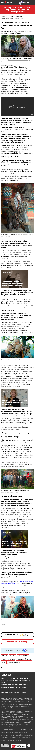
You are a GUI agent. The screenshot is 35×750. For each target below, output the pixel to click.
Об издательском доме (19, 678)
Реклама (4, 678)
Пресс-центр (6, 685)
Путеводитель (20, 687)
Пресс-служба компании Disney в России (12, 492)
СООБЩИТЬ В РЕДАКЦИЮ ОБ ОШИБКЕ (14, 692)
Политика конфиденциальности (12, 740)
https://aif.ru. (26, 737)
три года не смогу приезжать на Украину (17, 582)
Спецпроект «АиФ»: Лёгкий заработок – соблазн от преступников (17, 10)
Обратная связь (7, 687)
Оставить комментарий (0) (17, 642)
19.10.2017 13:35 (5, 17)
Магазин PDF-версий (20, 685)
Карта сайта (6, 690)
